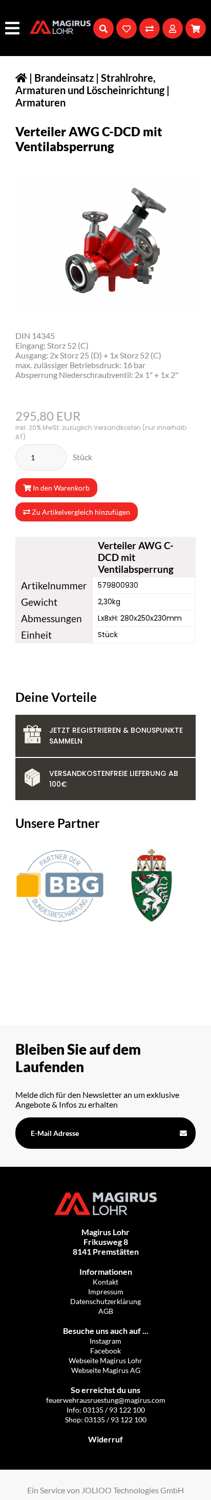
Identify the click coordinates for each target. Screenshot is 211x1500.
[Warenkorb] (195, 28)
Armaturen (40, 102)
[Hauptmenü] (13, 28)
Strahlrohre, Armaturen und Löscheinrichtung (89, 83)
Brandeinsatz (64, 77)
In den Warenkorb (60, 487)
